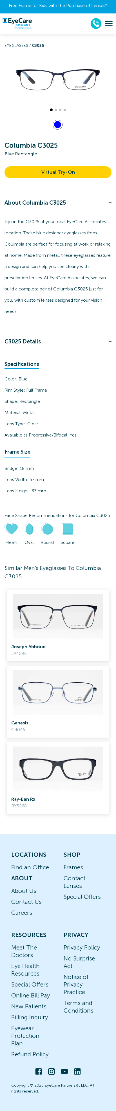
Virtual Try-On (58, 172)
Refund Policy (29, 1054)
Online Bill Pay (30, 995)
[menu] (109, 24)
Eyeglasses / (18, 45)
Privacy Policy (82, 947)
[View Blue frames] (58, 125)
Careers (21, 912)
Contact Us (26, 901)
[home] (17, 23)
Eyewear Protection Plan (25, 1036)
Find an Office (30, 867)
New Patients (28, 1006)
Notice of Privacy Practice (76, 984)
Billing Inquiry (29, 1017)
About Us (23, 890)
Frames (73, 867)
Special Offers (82, 896)
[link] (58, 625)
